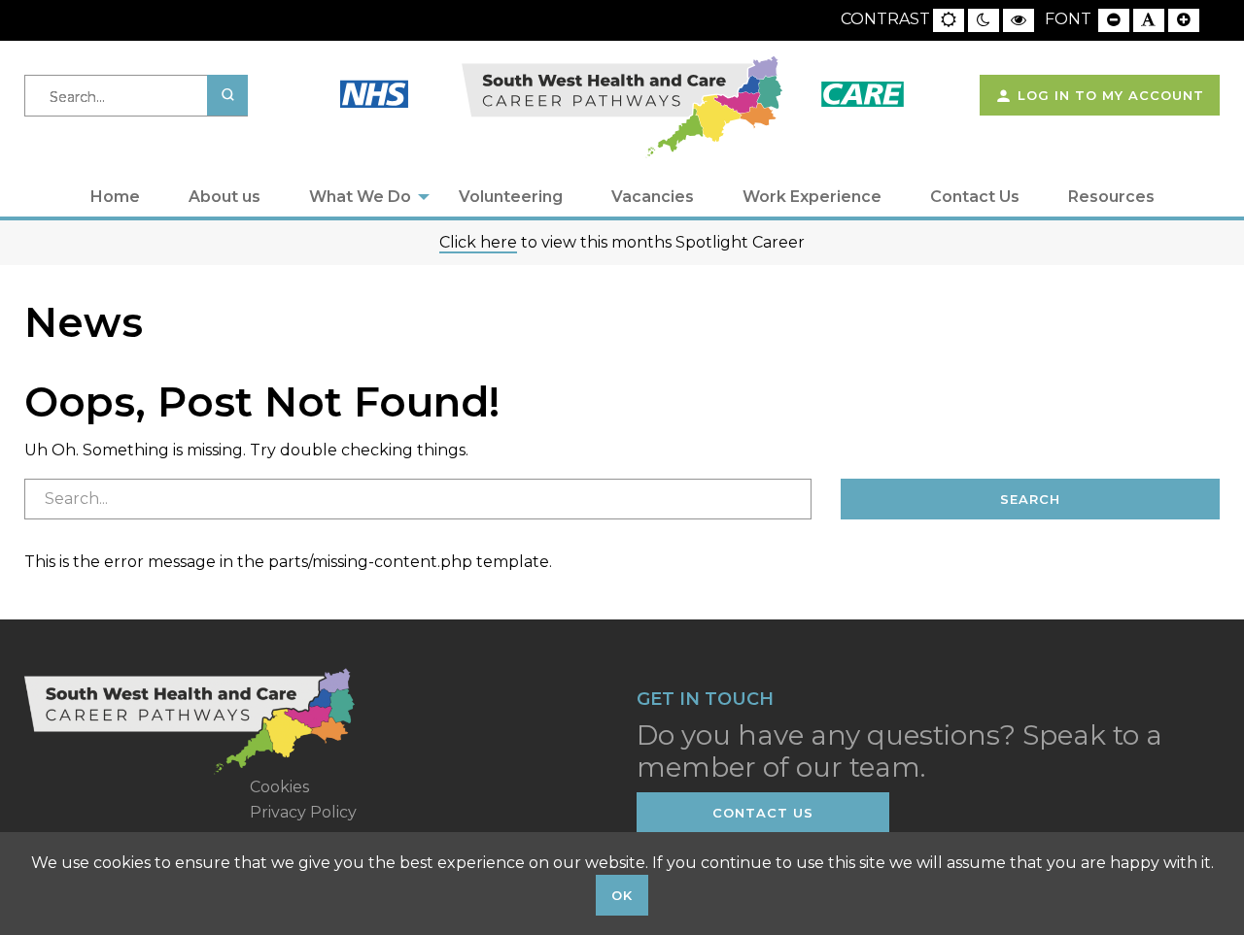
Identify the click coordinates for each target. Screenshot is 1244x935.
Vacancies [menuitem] (652, 196)
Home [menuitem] (115, 196)
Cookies (279, 787)
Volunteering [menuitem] (511, 196)
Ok (622, 895)
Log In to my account (1108, 95)
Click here (478, 242)
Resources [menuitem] (1111, 196)
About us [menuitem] (224, 196)
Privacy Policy (303, 812)
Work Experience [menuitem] (812, 196)
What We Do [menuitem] (360, 196)
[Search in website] (227, 95)
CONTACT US (762, 812)
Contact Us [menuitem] (974, 196)
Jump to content (90, 11)
